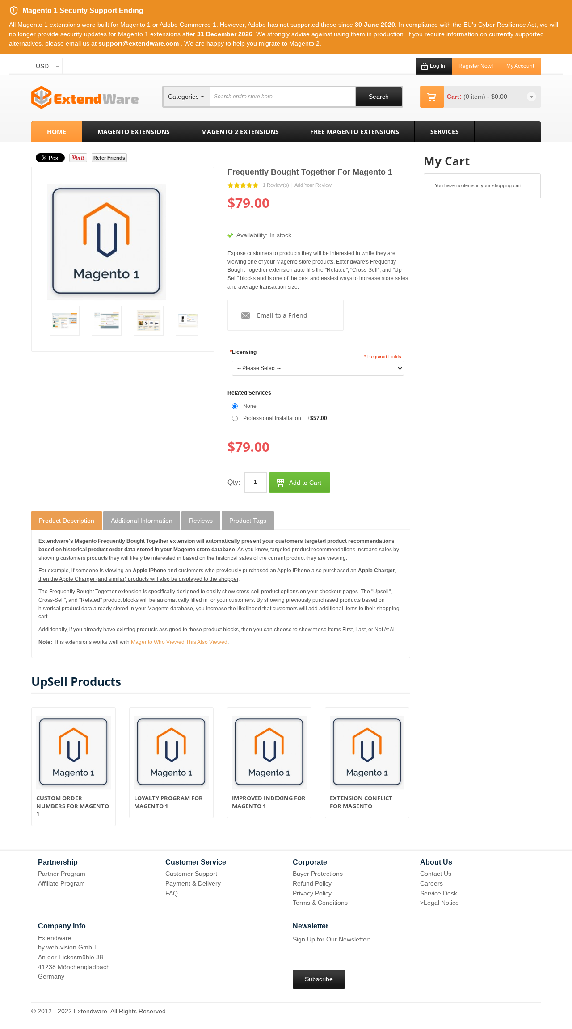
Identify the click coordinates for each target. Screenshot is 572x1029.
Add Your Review (313, 185)
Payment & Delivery (193, 883)
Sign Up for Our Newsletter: (331, 939)
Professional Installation (285, 418)
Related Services (249, 393)
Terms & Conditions (320, 902)
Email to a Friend (282, 315)
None (250, 406)
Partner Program (61, 873)
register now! (475, 66)
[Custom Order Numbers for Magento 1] (73, 754)
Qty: (233, 482)
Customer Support (191, 873)
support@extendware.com (139, 43)
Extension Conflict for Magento (361, 802)
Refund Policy (312, 883)
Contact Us (435, 873)
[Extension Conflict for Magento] (367, 754)
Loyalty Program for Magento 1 (168, 802)
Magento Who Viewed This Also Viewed (179, 642)
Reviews (201, 520)
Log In (437, 66)
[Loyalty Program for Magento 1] (171, 754)
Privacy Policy (312, 893)
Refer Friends (109, 157)
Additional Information (141, 520)
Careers (431, 883)
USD (42, 66)
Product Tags (247, 520)
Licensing (243, 352)
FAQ (171, 893)
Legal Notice (441, 902)
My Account (520, 66)
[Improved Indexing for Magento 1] (269, 754)
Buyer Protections (318, 873)
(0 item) (475, 96)
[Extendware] (85, 97)
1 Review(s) (276, 185)
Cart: (454, 96)
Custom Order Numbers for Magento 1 (72, 806)
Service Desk (438, 893)
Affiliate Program (61, 883)
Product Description (66, 520)
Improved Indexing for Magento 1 (269, 802)
